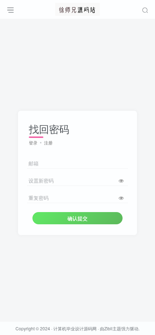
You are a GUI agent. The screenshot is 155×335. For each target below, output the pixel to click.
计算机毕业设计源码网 (75, 328)
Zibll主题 (112, 328)
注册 (48, 142)
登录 (33, 142)
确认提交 (77, 218)
